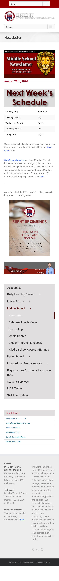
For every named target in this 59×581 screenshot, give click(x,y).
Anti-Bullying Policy (13, 432)
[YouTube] (37, 549)
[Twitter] (33, 549)
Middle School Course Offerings (18, 423)
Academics (14, 287)
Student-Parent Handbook (16, 418)
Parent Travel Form (13, 442)
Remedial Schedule (13, 428)
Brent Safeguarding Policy (16, 437)
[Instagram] (42, 549)
